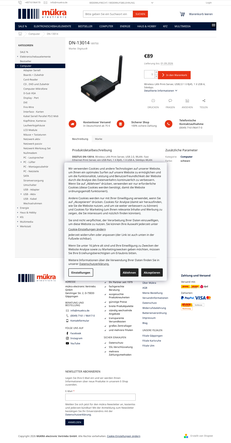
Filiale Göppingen (152, 335)
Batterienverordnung (154, 312)
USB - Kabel (30, 198)
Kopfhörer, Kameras (34, 120)
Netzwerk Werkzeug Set (37, 148)
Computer (25, 65)
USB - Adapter (31, 189)
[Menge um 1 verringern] (156, 76)
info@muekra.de (79, 310)
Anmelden (74, 422)
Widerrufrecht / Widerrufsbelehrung (112, 2)
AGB (144, 287)
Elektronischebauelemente (35, 56)
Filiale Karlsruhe (151, 340)
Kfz (22, 217)
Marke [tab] (98, 138)
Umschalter (30, 185)
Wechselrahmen (32, 203)
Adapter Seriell (32, 70)
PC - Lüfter (29, 162)
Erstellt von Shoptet (201, 435)
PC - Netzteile (31, 171)
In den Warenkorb (176, 75)
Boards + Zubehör (33, 74)
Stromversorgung (33, 180)
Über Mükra (149, 282)
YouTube (75, 343)
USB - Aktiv (29, 194)
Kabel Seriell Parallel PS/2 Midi (40, 116)
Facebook (75, 333)
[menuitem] (22, 26)
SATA (26, 175)
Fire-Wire (28, 107)
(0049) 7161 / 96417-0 (82, 315)
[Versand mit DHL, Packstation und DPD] (194, 286)
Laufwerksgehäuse (34, 125)
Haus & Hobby (28, 212)
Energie (24, 207)
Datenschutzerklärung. (94, 264)
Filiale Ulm (148, 345)
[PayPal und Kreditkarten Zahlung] (197, 303)
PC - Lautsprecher (33, 157)
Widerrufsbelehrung (154, 308)
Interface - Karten (33, 111)
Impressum (149, 317)
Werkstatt (25, 226)
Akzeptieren (152, 272)
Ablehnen (129, 272)
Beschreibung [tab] (80, 138)
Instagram (76, 338)
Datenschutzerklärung (78, 414)
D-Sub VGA (29, 93)
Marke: (78, 48)
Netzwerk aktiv (31, 139)
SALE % (24, 52)
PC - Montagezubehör (35, 166)
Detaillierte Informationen (159, 90)
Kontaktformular (79, 320)
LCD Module (30, 130)
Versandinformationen (155, 297)
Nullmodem (30, 153)
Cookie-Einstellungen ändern (87, 229)
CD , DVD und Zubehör (36, 84)
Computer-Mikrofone (35, 88)
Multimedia (26, 221)
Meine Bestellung (152, 292)
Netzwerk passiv (32, 143)
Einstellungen (80, 272)
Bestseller (25, 61)
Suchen (140, 14)
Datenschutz (149, 302)
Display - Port (31, 97)
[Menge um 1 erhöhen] (156, 72)
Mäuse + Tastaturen (34, 134)
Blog (145, 323)
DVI (25, 102)
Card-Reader (30, 79)
